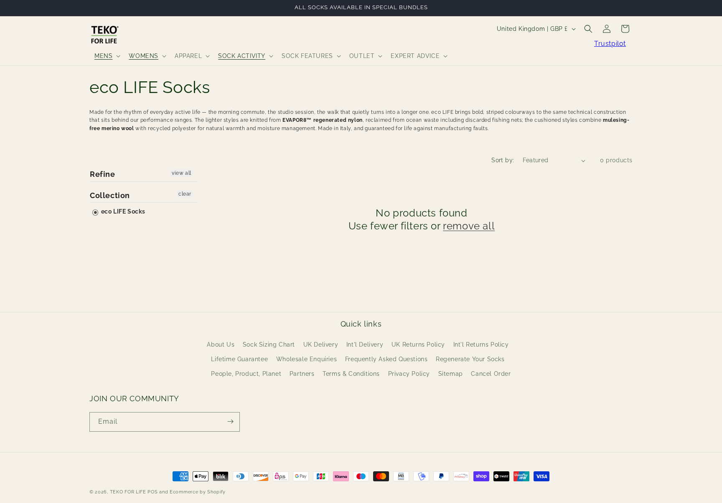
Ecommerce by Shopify (198, 492)
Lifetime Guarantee (239, 359)
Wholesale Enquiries (306, 359)
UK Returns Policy (418, 344)
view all (181, 173)
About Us (220, 344)
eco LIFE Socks (122, 211)
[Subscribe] (230, 421)
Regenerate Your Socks (470, 359)
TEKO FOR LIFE (128, 492)
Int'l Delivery (364, 344)
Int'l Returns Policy (481, 344)
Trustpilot (610, 44)
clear (184, 194)
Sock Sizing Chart (269, 344)
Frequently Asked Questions (386, 359)
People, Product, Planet (246, 373)
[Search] (588, 29)
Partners (302, 373)
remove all (469, 226)
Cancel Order (491, 373)
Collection (110, 195)
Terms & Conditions (351, 373)
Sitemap (450, 373)
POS (152, 492)
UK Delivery (320, 344)
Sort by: (502, 160)
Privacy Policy (409, 373)
